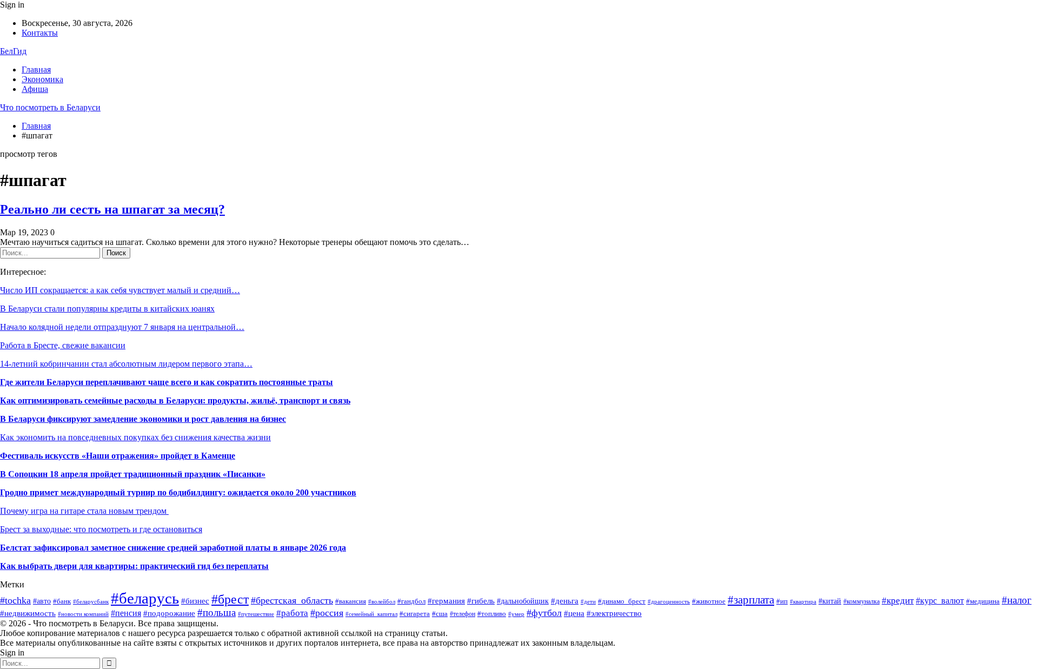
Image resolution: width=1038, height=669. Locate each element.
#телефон (462, 614)
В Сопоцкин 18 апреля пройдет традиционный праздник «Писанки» (132, 474)
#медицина (983, 601)
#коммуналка (861, 601)
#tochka (15, 600)
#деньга (564, 600)
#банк (62, 601)
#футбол (544, 612)
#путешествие (256, 614)
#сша (440, 614)
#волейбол (381, 601)
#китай (830, 601)
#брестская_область (292, 600)
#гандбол (411, 601)
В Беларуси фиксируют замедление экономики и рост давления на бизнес (143, 418)
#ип (782, 601)
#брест (230, 599)
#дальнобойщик (523, 601)
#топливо (491, 614)
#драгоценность (669, 602)
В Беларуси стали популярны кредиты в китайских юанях (107, 308)
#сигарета (415, 614)
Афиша (35, 89)
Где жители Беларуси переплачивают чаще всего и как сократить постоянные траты (166, 382)
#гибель (481, 601)
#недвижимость (28, 613)
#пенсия (126, 613)
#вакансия (350, 601)
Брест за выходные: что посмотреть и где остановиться (101, 529)
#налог (1017, 600)
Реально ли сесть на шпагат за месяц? (112, 209)
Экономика (42, 79)
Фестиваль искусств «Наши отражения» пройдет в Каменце (117, 455)
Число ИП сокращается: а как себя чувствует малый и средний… (120, 290)
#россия (326, 612)
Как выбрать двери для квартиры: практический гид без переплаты (134, 566)
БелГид (13, 51)
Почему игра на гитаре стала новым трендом (84, 510)
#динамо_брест (622, 601)
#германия (446, 600)
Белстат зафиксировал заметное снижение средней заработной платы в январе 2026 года (173, 547)
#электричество (614, 613)
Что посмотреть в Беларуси (50, 107)
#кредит (898, 600)
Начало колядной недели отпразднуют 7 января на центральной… (122, 327)
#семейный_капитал (371, 614)
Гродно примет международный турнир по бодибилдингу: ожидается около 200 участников (178, 492)
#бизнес (195, 601)
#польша (216, 612)
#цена (574, 613)
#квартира (803, 602)
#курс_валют (940, 600)
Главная (36, 69)
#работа (292, 613)
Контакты (40, 32)
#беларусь (145, 598)
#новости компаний (83, 614)
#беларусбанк (91, 602)
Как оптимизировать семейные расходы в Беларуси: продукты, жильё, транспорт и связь (175, 400)
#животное (709, 601)
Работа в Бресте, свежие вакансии (62, 345)
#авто (42, 601)
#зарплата (751, 599)
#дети (588, 601)
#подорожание (169, 613)
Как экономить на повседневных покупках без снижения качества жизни (135, 437)
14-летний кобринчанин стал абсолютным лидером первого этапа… (126, 363)
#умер (516, 614)
